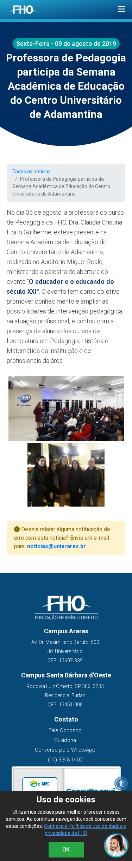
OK (66, 849)
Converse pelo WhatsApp (65, 750)
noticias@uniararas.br (56, 546)
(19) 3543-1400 (65, 760)
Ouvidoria (65, 740)
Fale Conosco (65, 730)
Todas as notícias (31, 171)
